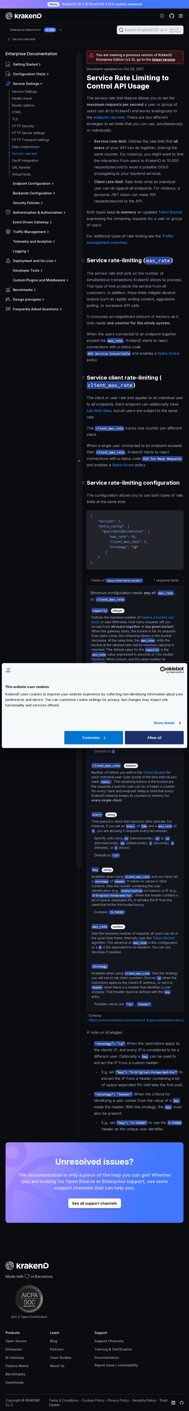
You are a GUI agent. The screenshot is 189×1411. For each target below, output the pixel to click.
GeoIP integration (25, 160)
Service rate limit (23, 39)
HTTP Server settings (28, 133)
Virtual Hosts (21, 174)
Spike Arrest (168, 353)
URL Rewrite (21, 167)
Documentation (106, 1357)
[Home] (24, 15)
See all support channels (94, 1203)
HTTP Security (23, 126)
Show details (164, 723)
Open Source (16, 1341)
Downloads (15, 1382)
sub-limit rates (99, 410)
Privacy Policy (118, 1400)
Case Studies (60, 1357)
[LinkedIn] (173, 1403)
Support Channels (109, 1341)
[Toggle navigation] (180, 16)
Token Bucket (170, 212)
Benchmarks (15, 1374)
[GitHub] (181, 1403)
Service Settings (24, 91)
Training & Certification (113, 1349)
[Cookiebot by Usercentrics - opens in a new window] (163, 670)
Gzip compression (25, 147)
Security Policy (144, 1400)
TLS (15, 119)
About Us (57, 1366)
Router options (23, 105)
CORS (16, 112)
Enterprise (14, 1349)
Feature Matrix (17, 1366)
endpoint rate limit (109, 117)
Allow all (154, 737)
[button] (41, 64)
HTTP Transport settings (30, 140)
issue (110, 1365)
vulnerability (128, 1365)
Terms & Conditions (63, 1400)
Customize (91, 737)
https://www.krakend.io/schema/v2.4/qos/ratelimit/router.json (138, 1020)
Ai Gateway (15, 1357)
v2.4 (32, 30)
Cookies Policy (93, 1400)
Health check (22, 98)
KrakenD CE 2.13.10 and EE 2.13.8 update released (96, 4)
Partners (57, 1349)
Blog (53, 1341)
